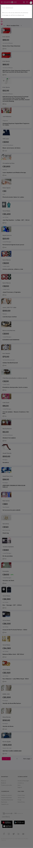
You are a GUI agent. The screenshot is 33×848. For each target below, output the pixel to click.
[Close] (31, 3)
